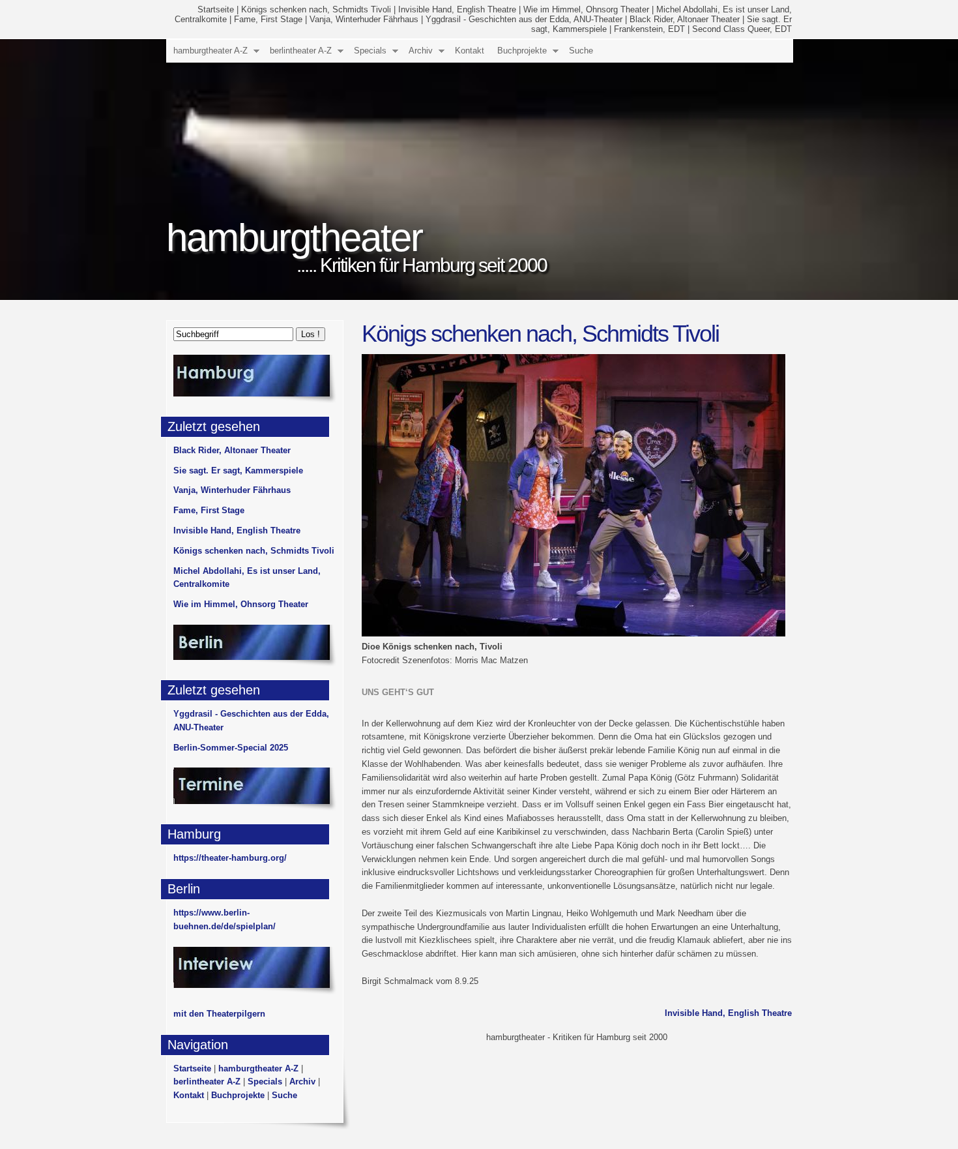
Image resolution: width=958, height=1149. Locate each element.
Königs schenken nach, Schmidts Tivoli (316, 9)
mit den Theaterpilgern (219, 1014)
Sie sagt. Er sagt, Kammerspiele (238, 470)
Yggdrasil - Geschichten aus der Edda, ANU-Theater (524, 19)
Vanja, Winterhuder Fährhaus (364, 19)
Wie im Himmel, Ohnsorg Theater (586, 9)
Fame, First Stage (268, 19)
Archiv (421, 50)
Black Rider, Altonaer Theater (685, 19)
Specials (370, 50)
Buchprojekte (522, 50)
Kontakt (469, 50)
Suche (581, 50)
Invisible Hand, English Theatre (457, 9)
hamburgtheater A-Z (210, 50)
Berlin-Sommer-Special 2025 (230, 748)
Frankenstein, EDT (649, 29)
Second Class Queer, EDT (742, 29)
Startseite (215, 9)
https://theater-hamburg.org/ (230, 858)
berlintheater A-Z (301, 50)
